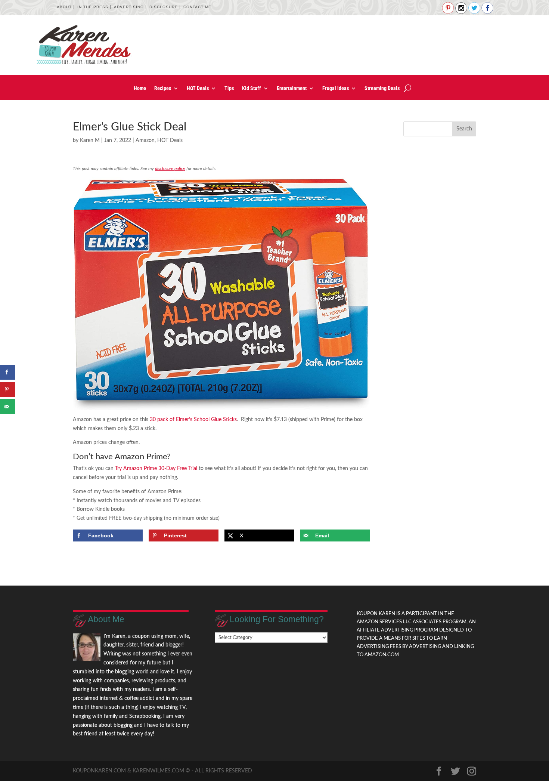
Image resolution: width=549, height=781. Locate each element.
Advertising (129, 7)
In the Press (92, 7)
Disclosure (163, 7)
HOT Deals (198, 88)
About (64, 7)
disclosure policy (170, 168)
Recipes (162, 88)
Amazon (145, 140)
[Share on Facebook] (7, 372)
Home (140, 88)
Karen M (90, 140)
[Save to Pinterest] (7, 389)
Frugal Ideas (335, 88)
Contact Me (197, 7)
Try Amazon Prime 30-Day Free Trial (156, 468)
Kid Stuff (251, 88)
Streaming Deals (382, 88)
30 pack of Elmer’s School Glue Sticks (193, 419)
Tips (229, 88)
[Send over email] (7, 406)
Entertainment (292, 88)
